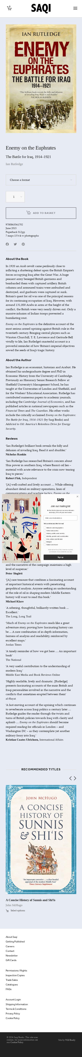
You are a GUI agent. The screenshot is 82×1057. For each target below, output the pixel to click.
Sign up (60, 557)
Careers (10, 946)
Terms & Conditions (16, 1008)
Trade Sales (12, 979)
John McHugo (14, 905)
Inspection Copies (15, 975)
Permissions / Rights (16, 970)
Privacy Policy (13, 1013)
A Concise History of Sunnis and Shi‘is (30, 900)
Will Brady (70, 1039)
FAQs (8, 989)
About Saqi (11, 936)
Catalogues (12, 984)
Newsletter (12, 955)
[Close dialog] (77, 496)
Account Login (13, 999)
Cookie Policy (13, 1018)
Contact (10, 950)
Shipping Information (17, 1004)
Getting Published (15, 941)
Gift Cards (11, 960)
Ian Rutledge (14, 164)
